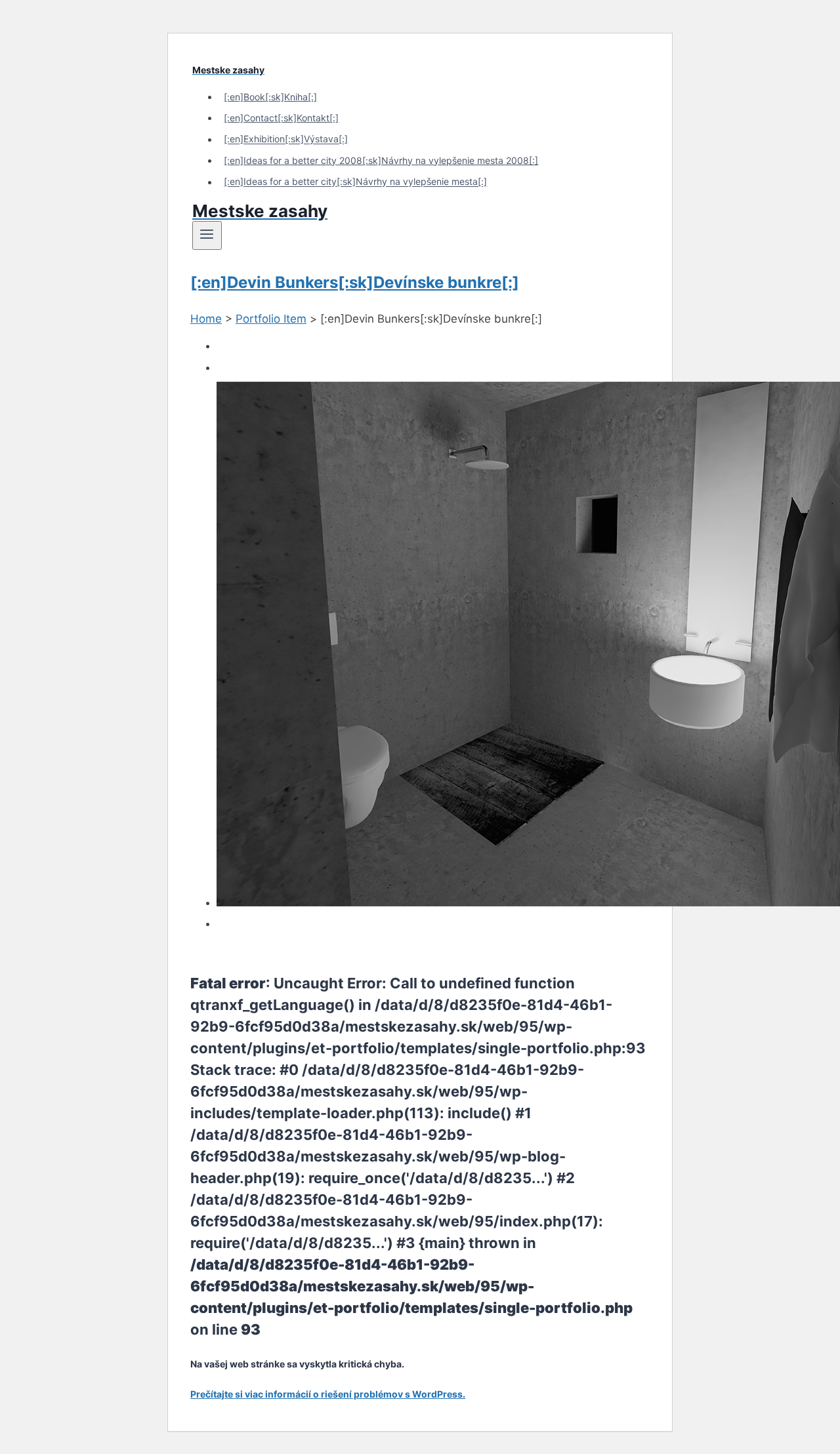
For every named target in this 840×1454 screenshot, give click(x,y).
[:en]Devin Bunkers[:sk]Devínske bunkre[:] (354, 282)
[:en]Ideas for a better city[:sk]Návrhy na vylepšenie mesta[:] (355, 182)
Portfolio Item (271, 318)
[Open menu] (207, 235)
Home (206, 318)
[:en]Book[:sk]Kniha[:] (270, 96)
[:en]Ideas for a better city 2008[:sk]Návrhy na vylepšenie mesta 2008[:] (381, 160)
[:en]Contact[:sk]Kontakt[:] (281, 117)
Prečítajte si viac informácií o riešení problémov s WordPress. (327, 1394)
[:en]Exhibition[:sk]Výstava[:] (286, 139)
